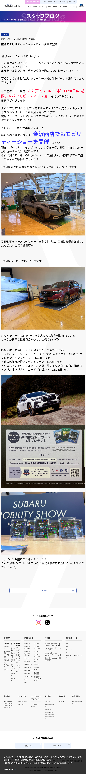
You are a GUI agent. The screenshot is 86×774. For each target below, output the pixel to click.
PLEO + (36, 664)
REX (25, 682)
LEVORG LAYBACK (27, 647)
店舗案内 (7, 638)
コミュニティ (22, 696)
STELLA (36, 643)
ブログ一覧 (43, 590)
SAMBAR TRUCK (36, 673)
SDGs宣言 (48, 709)
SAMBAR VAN (36, 668)
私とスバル (21, 704)
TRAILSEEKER (28, 676)
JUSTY (26, 679)
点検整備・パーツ (71, 638)
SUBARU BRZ (28, 670)
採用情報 (50, 2)
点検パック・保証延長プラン (74, 656)
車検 (67, 646)
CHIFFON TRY (37, 660)
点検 (67, 643)
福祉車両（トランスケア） (37, 679)
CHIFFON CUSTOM (37, 655)
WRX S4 (26, 658)
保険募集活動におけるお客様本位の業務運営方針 (49, 715)
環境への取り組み (49, 705)
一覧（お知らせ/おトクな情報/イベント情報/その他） (8, 704)
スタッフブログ (11, 20)
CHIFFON (37, 651)
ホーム (3, 20)
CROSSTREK (28, 664)
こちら (70, 763)
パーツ (68, 652)
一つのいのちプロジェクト (32, 2)
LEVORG (27, 643)
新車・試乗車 (28, 638)
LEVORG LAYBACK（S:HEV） (27, 653)
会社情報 (43, 2)
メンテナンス (70, 649)
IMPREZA (27, 661)
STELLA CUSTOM (37, 647)
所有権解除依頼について (60, 2)
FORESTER (27, 667)
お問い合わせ (72, 2)
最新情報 (7, 696)
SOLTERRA (27, 673)
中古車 (47, 638)
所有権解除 (76, 696)
